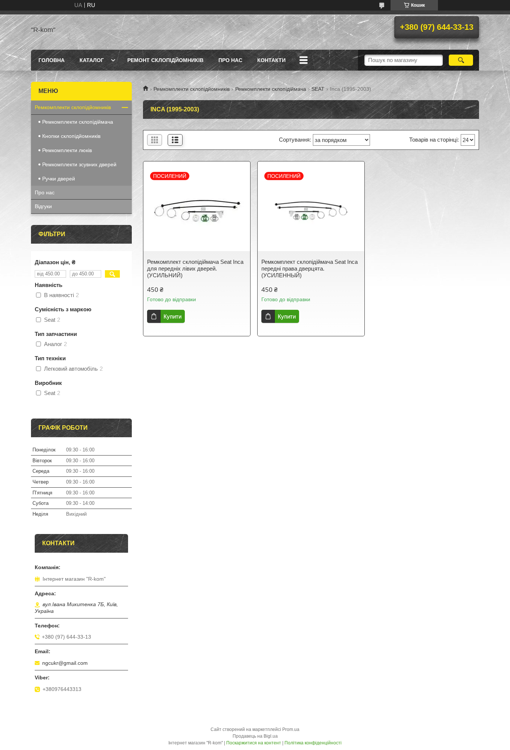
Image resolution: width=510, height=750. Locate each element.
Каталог (92, 60)
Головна (51, 60)
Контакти (271, 60)
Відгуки (43, 206)
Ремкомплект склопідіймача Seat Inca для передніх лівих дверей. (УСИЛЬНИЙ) (195, 268)
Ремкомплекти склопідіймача (270, 89)
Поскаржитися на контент (253, 743)
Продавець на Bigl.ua (255, 736)
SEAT (317, 89)
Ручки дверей (58, 179)
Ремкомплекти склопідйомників (191, 89)
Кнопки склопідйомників (71, 136)
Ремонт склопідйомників (165, 60)
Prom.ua (290, 729)
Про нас (230, 60)
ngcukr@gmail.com (65, 663)
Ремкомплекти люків (67, 150)
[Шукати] (461, 60)
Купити (172, 316)
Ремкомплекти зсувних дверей (79, 164)
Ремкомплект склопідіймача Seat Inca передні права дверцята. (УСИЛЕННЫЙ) (309, 268)
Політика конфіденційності (313, 743)
